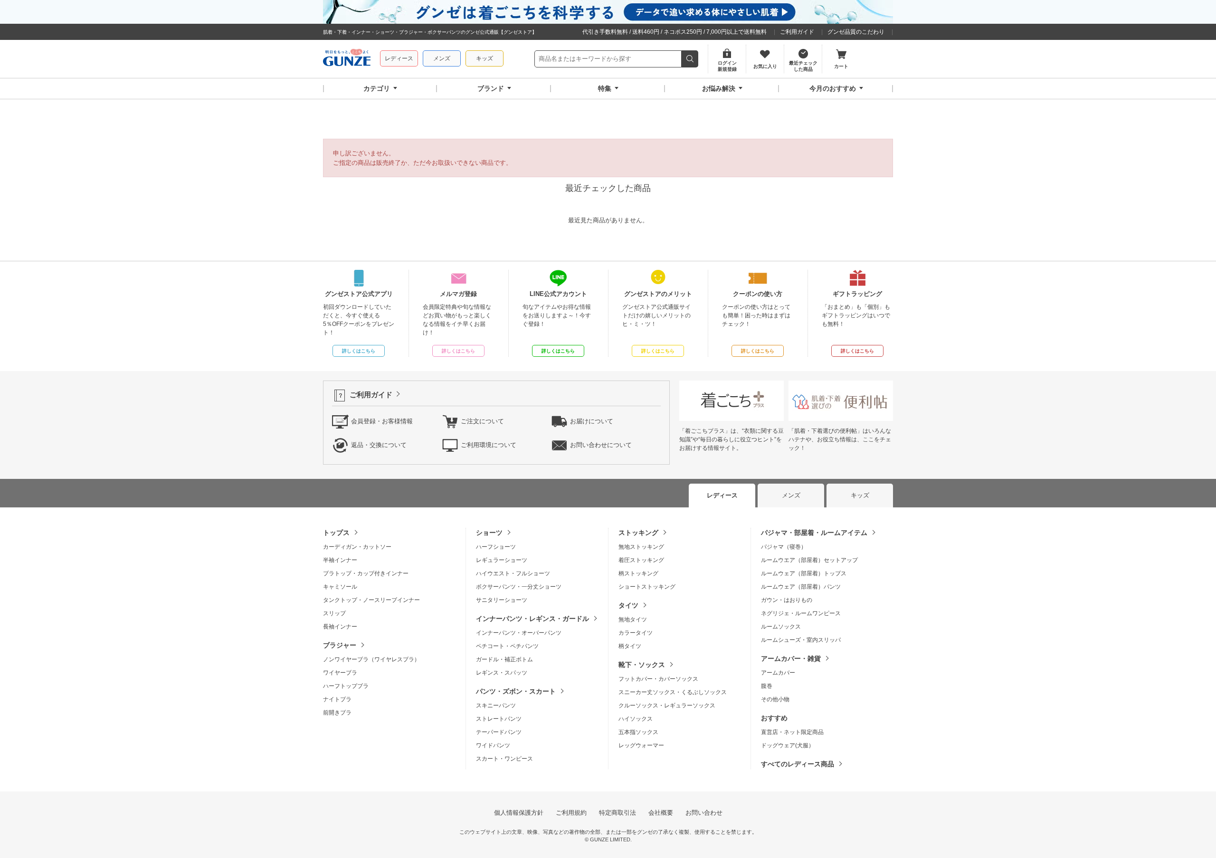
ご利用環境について (488, 444)
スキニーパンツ (496, 705)
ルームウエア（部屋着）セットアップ (809, 560)
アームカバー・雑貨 (791, 658)
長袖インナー (340, 626)
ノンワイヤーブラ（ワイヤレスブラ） (371, 659)
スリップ (334, 613)
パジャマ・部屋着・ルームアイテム (814, 532)
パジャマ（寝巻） (784, 546)
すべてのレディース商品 (797, 764)
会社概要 (660, 812)
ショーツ (489, 532)
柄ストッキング (638, 573)
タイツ (628, 605)
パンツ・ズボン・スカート (516, 691)
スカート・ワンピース (504, 758)
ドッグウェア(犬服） (787, 745)
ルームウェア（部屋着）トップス (803, 573)
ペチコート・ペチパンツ (507, 646)
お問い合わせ (703, 812)
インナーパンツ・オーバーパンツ (518, 632)
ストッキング (638, 532)
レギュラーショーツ (501, 560)
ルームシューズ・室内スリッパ (801, 640)
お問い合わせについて (601, 444)
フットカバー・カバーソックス (658, 679)
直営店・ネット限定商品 (792, 732)
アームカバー (778, 672)
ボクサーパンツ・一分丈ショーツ (518, 586)
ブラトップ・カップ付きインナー (365, 573)
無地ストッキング (641, 546)
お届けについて (591, 421)
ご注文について (482, 421)
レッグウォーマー (641, 745)
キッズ (484, 58)
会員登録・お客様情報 (382, 421)
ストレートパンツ (499, 718)
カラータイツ (635, 632)
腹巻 (766, 686)
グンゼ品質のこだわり (855, 32)
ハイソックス (635, 718)
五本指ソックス (638, 732)
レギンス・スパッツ (501, 672)
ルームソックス (781, 626)
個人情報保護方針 (518, 812)
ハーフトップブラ (346, 686)
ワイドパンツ (493, 745)
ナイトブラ (337, 699)
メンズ (441, 58)
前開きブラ (337, 712)
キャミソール (340, 586)
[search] (690, 58)
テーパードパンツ (499, 732)
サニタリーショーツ (501, 600)
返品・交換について (379, 444)
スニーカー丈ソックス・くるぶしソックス (672, 692)
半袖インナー (340, 560)
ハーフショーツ (496, 546)
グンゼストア (346, 59)
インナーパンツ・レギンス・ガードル (532, 618)
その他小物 (775, 699)
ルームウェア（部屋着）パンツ (801, 586)
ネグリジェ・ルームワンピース (801, 613)
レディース (399, 58)
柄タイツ (629, 646)
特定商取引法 (617, 812)
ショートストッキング (646, 586)
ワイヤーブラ (340, 672)
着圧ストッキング (641, 560)
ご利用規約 (571, 812)
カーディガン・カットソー (357, 546)
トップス (336, 532)
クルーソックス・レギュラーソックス (666, 705)
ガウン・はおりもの (786, 600)
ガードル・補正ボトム (504, 659)
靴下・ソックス (641, 664)
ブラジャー (339, 645)
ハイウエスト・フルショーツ (513, 573)
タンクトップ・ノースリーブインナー (371, 600)
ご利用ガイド (797, 32)
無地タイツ (632, 619)
